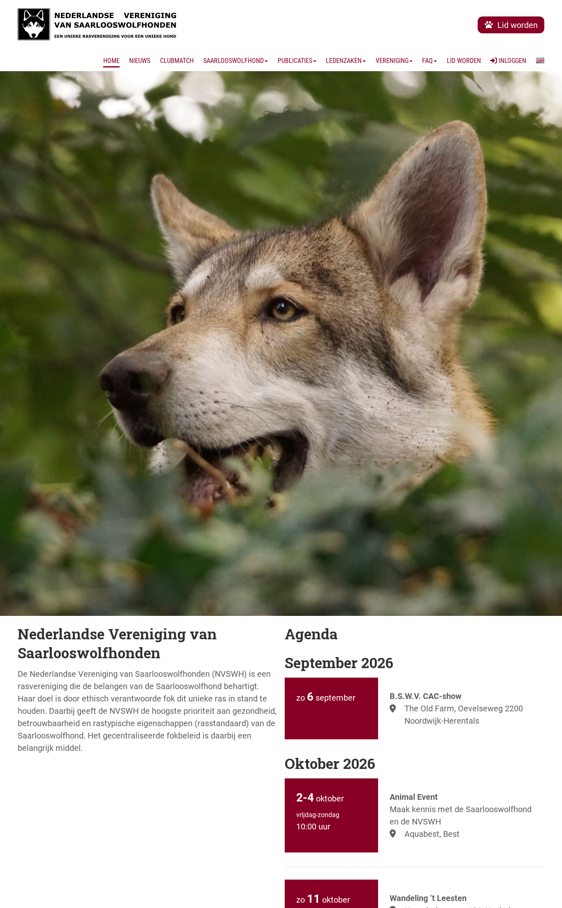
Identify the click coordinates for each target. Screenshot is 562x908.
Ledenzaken (344, 61)
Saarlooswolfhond (233, 61)
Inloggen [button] (511, 61)
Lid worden (464, 61)
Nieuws (139, 61)
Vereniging (392, 61)
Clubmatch (177, 61)
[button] (540, 61)
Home (111, 61)
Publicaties (295, 61)
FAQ (427, 61)
